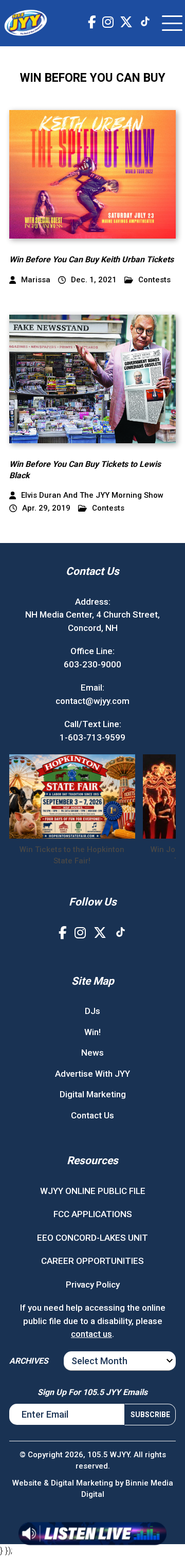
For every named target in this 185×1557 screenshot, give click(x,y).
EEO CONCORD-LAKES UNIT (92, 1238)
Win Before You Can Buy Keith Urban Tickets (91, 259)
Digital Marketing (93, 1094)
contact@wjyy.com (92, 701)
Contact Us (92, 1115)
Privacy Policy (93, 1284)
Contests (154, 280)
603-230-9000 (92, 664)
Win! (92, 1032)
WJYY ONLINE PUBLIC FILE (92, 1191)
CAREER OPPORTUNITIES (92, 1261)
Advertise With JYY (92, 1074)
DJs (92, 1011)
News (92, 1052)
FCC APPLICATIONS (92, 1214)
